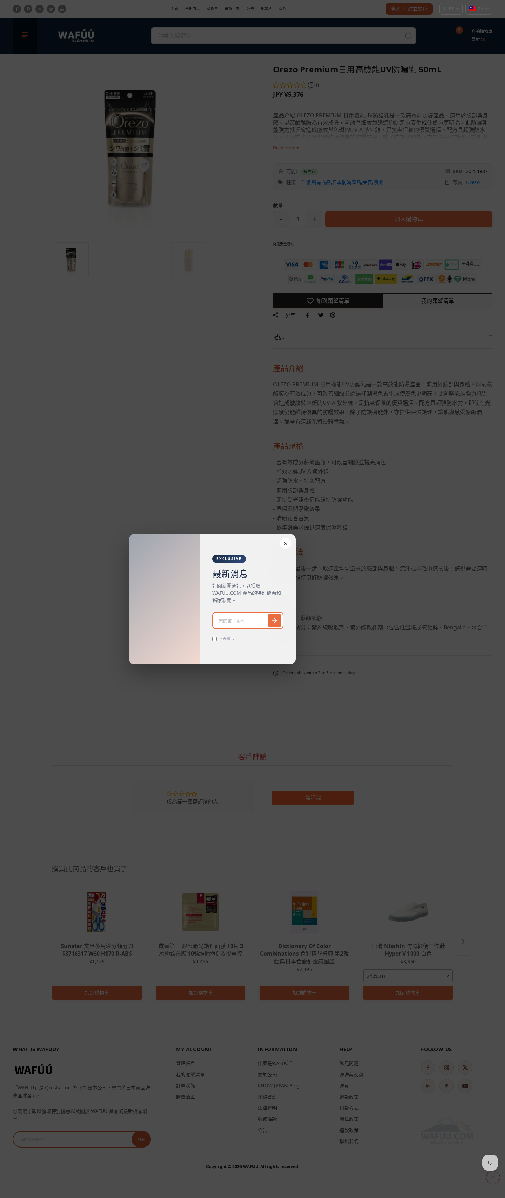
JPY (448, 9)
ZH (480, 9)
